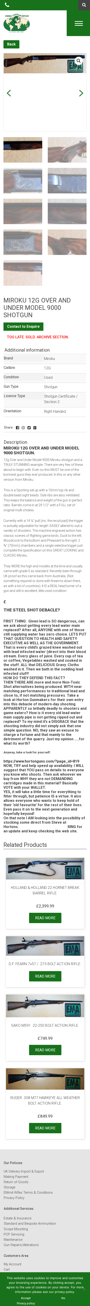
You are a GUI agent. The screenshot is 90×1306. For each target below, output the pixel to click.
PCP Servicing (14, 1234)
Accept (26, 1298)
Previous (8, 93)
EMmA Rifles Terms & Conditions (28, 1193)
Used (48, 377)
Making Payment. (16, 1177)
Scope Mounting (16, 1229)
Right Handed (55, 411)
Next (81, 93)
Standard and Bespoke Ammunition (30, 1224)
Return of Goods (16, 1182)
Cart (7, 1270)
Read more (45, 918)
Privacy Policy (14, 1198)
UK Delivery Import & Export (24, 1171)
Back (11, 44)
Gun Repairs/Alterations (21, 1245)
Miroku (49, 358)
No (63, 1298)
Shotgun (50, 387)
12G (47, 368)
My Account (12, 1264)
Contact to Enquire (23, 326)
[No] (84, 1289)
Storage (9, 1187)
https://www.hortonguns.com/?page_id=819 (41, 761)
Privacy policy (26, 1303)
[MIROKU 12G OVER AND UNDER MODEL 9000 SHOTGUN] (17, 428)
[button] (79, 61)
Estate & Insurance (17, 1218)
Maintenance (13, 1240)
